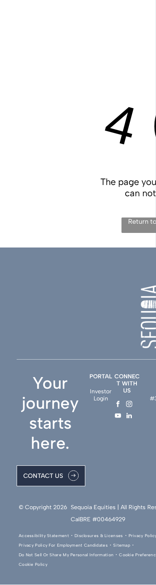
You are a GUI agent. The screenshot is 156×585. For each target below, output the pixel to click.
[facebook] (118, 405)
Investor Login (100, 395)
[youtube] (118, 416)
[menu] (143, 17)
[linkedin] (129, 416)
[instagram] (129, 405)
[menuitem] (44, 535)
